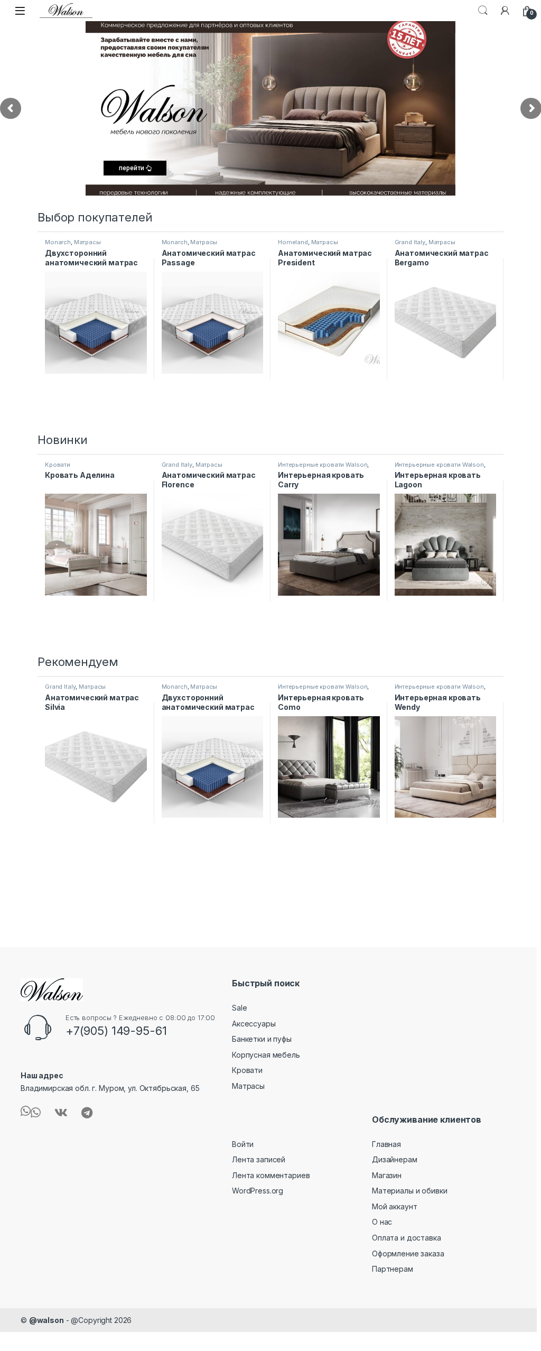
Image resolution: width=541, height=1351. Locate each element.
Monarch (58, 242)
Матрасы (87, 242)
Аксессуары (254, 1023)
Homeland (293, 242)
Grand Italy (410, 242)
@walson (46, 1320)
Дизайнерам (394, 1159)
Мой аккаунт (394, 1206)
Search (483, 10)
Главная (386, 1144)
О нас (382, 1221)
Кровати (57, 464)
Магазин (387, 1175)
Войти (243, 1144)
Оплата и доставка (406, 1237)
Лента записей (258, 1159)
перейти (132, 168)
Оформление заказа (408, 1253)
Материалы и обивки (409, 1190)
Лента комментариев (271, 1175)
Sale (239, 1007)
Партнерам (392, 1268)
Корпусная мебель (266, 1054)
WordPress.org (257, 1190)
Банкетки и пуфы (262, 1038)
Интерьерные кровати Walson (322, 464)
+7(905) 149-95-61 (116, 1031)
